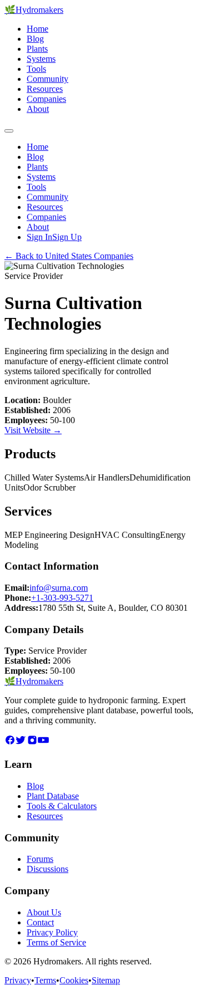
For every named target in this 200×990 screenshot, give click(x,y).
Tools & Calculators (62, 806)
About (38, 109)
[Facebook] (10, 742)
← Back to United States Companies (68, 256)
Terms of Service (56, 942)
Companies (46, 99)
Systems (41, 58)
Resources (45, 89)
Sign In (39, 237)
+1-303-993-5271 (62, 597)
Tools (36, 68)
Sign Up (67, 237)
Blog (35, 38)
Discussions (47, 869)
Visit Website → (33, 430)
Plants (37, 48)
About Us (44, 912)
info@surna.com (58, 587)
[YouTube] (43, 742)
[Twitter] (21, 742)
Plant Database (53, 796)
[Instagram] (32, 742)
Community (47, 79)
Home (37, 28)
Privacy (17, 980)
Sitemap (106, 980)
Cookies (73, 980)
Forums (40, 859)
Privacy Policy (52, 932)
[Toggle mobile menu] (8, 131)
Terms (45, 980)
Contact (40, 922)
